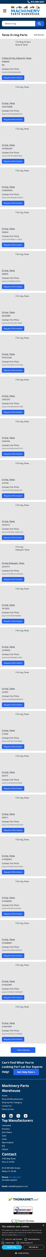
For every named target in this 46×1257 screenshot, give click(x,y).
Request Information (13, 77)
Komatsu (6, 1129)
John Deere (7, 1132)
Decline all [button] (33, 1247)
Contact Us (7, 1106)
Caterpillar (6, 1125)
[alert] (23, 1240)
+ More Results (23, 1050)
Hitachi (5, 1149)
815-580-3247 (37, 1)
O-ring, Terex (8, 103)
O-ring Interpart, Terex (13, 563)
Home (4, 1095)
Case (4, 1135)
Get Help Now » (26, 1072)
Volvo (4, 1139)
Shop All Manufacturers (12, 1099)
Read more (21, 1235)
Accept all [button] (11, 1247)
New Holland (7, 1142)
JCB (3, 1146)
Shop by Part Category (12, 1102)
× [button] (43, 1225)
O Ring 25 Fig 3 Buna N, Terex (16, 58)
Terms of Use (8, 1109)
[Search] (39, 23)
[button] (23, 1253)
